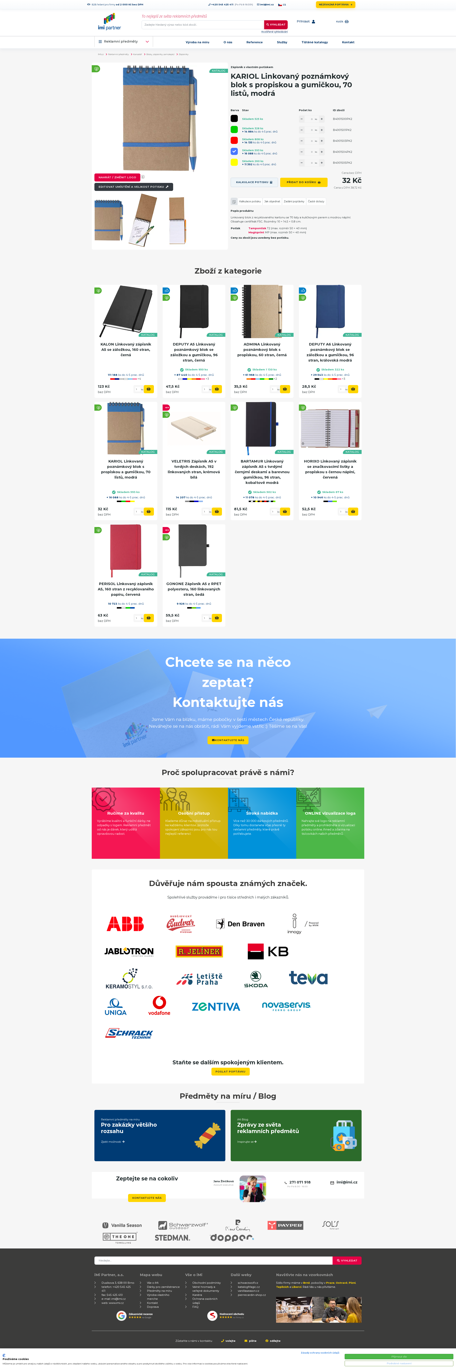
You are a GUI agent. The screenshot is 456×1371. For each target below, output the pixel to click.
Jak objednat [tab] (272, 201)
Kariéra (197, 1295)
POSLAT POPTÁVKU (230, 1071)
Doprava (153, 1306)
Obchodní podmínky (206, 1282)
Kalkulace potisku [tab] (250, 201)
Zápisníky (183, 54)
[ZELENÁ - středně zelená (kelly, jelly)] (234, 129)
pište (252, 1341)
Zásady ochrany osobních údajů (320, 1352)
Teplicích (282, 1287)
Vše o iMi (153, 1282)
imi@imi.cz (266, 4)
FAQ (195, 1306)
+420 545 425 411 (222, 4)
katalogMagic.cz (249, 1287)
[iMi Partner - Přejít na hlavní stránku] (109, 21)
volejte (230, 1341)
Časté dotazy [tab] (316, 201)
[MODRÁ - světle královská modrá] (234, 151)
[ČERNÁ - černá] (234, 118)
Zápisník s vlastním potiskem (252, 67)
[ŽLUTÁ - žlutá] (234, 162)
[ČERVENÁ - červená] (234, 140)
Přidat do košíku (301, 182)
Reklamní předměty (121, 41)
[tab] (234, 201)
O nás (228, 42)
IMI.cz (101, 54)
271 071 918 (300, 1182)
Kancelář (137, 54)
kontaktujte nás (229, 740)
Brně (306, 1282)
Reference (255, 42)
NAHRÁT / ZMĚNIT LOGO (117, 177)
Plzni (352, 1282)
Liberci (296, 1287)
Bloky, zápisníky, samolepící (160, 54)
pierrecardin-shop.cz (252, 1295)
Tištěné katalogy (315, 42)
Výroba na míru (197, 42)
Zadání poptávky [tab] (294, 201)
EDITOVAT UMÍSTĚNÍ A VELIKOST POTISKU (132, 186)
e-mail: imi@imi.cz (114, 1298)
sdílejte (275, 1341)
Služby (282, 42)
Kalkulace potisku (252, 182)
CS (284, 4)
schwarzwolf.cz (248, 1282)
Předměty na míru (159, 1290)
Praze (330, 1282)
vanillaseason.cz (248, 1290)
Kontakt (348, 42)
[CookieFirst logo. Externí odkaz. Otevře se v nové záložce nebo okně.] (4, 1355)
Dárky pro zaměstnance (163, 1287)
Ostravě (342, 1282)
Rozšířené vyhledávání (274, 31)
